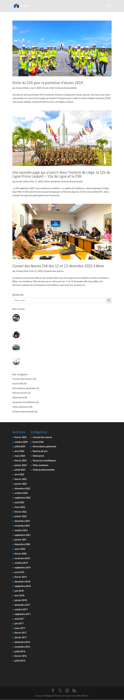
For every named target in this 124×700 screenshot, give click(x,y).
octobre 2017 (21, 609)
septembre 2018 (23, 586)
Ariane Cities (22, 88)
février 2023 (20, 479)
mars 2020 (20, 549)
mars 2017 (20, 628)
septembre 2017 (23, 614)
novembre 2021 (22, 526)
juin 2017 (19, 623)
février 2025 (20, 437)
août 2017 (19, 619)
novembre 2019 (22, 558)
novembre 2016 (22, 647)
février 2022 (20, 512)
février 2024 (20, 460)
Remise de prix (19, 393)
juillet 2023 (20, 470)
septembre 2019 (23, 567)
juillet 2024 (20, 446)
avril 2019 (19, 572)
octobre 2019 (21, 563)
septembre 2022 (23, 498)
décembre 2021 (22, 521)
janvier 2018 (21, 600)
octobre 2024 (21, 442)
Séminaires (18, 397)
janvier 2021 (21, 539)
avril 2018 (19, 595)
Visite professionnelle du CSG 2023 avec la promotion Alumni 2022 (55, 359)
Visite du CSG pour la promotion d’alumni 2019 (47, 82)
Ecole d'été (48, 88)
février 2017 (20, 633)
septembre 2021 (23, 535)
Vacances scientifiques (24, 402)
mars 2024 (20, 456)
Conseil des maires (54, 271)
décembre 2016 (22, 642)
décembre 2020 (22, 544)
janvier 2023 (21, 484)
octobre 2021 (21, 530)
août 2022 (19, 502)
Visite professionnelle (66, 88)
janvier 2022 (21, 516)
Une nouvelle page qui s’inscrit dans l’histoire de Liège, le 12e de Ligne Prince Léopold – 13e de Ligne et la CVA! (61, 174)
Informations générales (24, 388)
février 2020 (20, 553)
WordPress (83, 696)
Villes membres (52, 181)
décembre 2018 (22, 581)
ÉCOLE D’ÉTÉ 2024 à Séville (35, 332)
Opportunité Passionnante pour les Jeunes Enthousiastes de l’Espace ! (58, 345)
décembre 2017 (22, 605)
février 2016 (20, 656)
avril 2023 (19, 474)
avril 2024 (19, 451)
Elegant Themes (54, 696)
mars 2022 (20, 507)
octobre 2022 (21, 493)
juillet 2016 (20, 651)
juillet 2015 (20, 660)
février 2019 (20, 577)
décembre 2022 (22, 488)
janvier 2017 (21, 637)
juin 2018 (19, 591)
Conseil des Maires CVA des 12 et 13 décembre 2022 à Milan (58, 265)
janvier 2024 (21, 465)
